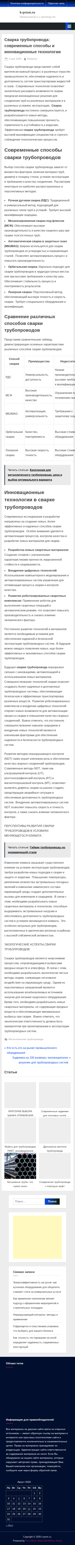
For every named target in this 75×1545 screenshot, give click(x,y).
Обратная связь (56, 3)
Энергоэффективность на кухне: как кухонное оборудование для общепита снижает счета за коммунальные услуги (37, 1287)
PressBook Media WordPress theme (43, 1540)
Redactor (32, 58)
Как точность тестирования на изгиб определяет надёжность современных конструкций (36, 1342)
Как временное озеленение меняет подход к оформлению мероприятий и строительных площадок (35, 1303)
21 (29, 1509)
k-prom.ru (27, 12)
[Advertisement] (37, 1237)
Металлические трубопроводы (26, 1039)
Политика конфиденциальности (27, 3)
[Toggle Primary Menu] (69, 26)
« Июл (9, 1525)
